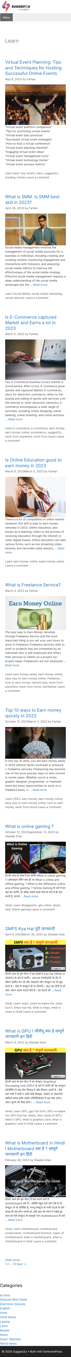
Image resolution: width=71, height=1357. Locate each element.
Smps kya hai (22, 1007)
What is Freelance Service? (33, 584)
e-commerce (39, 428)
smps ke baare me (42, 1003)
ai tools (5, 1295)
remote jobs (40, 682)
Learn (8, 173)
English (5, 1308)
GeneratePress (52, 1351)
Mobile (4, 1330)
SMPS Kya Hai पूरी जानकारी (30, 928)
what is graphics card (37, 1119)
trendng (10, 177)
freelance (53, 678)
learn (40, 173)
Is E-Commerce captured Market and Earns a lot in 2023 (31, 322)
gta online (44, 905)
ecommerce (38, 432)
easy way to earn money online (25, 678)
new (7, 909)
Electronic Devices (12, 1304)
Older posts (12, 1260)
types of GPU (52, 1115)
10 (14, 1264)
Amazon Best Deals (13, 1299)
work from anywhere (18, 436)
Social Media (21, 293)
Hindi (8, 905)
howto (31, 173)
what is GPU (13, 1119)
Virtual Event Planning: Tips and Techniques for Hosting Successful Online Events (33, 68)
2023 (16, 798)
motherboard (30, 1229)
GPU (24, 1111)
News (4, 1334)
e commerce (21, 428)
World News (8, 1343)
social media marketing (47, 293)
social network (14, 297)
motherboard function (37, 1233)
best (16, 173)
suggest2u (51, 173)
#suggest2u (29, 905)
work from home (44, 436)
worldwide (49, 686)
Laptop (5, 1321)
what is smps (41, 1007)
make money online (51, 561)
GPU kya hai (19, 1115)
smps (25, 1003)
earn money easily (25, 674)
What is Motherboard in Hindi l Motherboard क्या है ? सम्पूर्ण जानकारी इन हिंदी (35, 1148)
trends (21, 177)
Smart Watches (10, 1339)
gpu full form (37, 1111)
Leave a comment (37, 177)
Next (21, 1264)
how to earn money (17, 682)
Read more (40, 284)
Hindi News (8, 1317)
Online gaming (21, 909)
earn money (56, 428)
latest (56, 905)
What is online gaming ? (29, 826)
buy (23, 173)
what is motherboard (37, 1237)
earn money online (17, 432)
